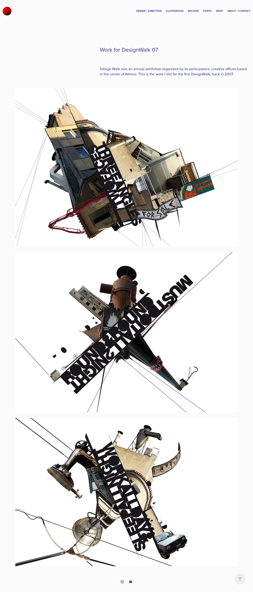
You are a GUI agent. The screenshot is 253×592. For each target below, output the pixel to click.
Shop (219, 11)
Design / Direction (149, 11)
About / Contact (238, 11)
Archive (193, 11)
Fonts (207, 11)
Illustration (174, 11)
